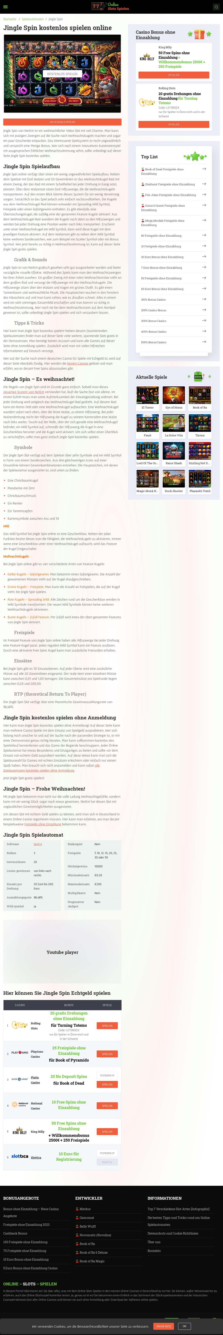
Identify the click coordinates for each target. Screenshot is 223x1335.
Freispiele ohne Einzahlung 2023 (26, 1225)
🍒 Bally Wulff (85, 1226)
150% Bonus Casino (153, 300)
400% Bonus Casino (153, 331)
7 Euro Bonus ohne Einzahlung (161, 268)
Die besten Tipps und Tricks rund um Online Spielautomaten (179, 1221)
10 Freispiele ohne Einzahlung (161, 246)
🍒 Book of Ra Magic (90, 1261)
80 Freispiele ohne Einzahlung (161, 236)
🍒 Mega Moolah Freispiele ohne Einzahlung (162, 223)
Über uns (154, 1242)
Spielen (107, 1025)
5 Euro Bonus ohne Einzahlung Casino (30, 1268)
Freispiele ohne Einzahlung (42, 824)
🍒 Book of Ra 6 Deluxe (91, 1252)
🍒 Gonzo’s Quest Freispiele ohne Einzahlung (163, 208)
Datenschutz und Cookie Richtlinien (173, 1233)
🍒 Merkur (83, 1209)
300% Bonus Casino (153, 321)
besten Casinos (77, 363)
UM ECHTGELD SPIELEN (62, 122)
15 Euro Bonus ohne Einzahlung (26, 1259)
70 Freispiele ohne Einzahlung (24, 1251)
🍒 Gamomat (84, 1218)
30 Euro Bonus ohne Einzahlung (162, 257)
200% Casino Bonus (153, 310)
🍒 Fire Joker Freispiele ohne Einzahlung (168, 195)
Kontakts (154, 1251)
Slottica (36, 1157)
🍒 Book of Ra (85, 1244)
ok (184, 1326)
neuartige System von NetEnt (23, 392)
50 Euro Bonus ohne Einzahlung (162, 289)
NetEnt (38, 844)
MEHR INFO (164, 1326)
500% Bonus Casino (153, 342)
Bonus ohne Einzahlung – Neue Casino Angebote (31, 1212)
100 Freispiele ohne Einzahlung (25, 1242)
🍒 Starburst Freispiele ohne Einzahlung (168, 184)
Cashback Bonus (15, 1233)
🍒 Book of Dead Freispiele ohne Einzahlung (162, 171)
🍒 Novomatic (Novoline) (93, 1235)
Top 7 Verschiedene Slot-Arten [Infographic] (178, 1209)
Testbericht (107, 1075)
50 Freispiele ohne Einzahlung (161, 278)
